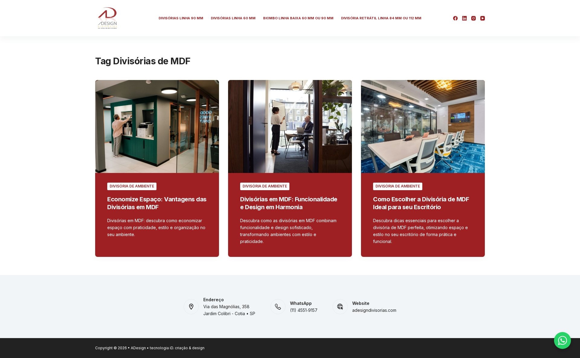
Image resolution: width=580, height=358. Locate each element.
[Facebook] (455, 18)
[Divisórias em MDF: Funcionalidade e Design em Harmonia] (290, 126)
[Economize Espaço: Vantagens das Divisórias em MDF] (157, 126)
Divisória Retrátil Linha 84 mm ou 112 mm (381, 18)
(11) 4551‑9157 (303, 310)
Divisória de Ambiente (132, 186)
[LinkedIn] (464, 18)
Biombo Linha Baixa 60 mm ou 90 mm (298, 18)
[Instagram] (473, 18)
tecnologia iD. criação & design (177, 348)
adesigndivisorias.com (374, 310)
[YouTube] (482, 18)
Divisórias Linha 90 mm (181, 18)
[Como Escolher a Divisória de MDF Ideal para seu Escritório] (423, 126)
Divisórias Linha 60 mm (233, 18)
